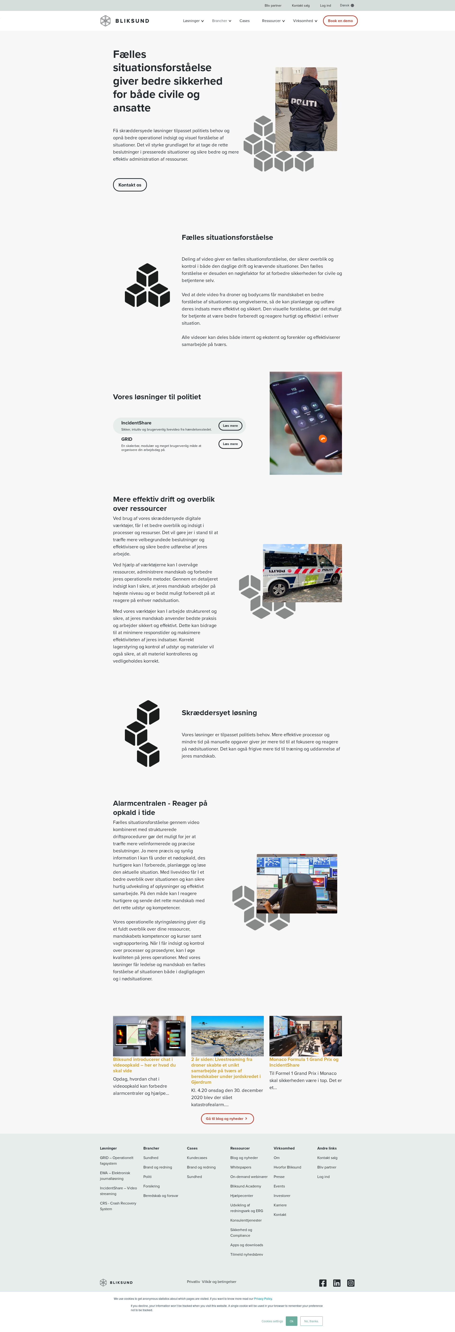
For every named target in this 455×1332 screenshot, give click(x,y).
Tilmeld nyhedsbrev (246, 1254)
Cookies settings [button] (272, 1321)
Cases (245, 20)
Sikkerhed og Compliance (241, 1232)
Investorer (282, 1195)
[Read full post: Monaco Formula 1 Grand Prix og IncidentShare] (305, 1036)
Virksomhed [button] (303, 20)
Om (277, 1157)
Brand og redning (157, 1167)
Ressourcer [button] (271, 20)
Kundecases (197, 1157)
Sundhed (150, 1157)
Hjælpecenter (241, 1195)
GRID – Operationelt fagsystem (116, 1160)
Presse (279, 1176)
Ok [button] (291, 1321)
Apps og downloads (246, 1245)
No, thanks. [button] (311, 1321)
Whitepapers (240, 1167)
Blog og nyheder (244, 1157)
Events (279, 1186)
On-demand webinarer (249, 1176)
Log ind (325, 5)
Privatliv (193, 1281)
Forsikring (151, 1186)
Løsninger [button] (191, 20)
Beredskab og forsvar (160, 1195)
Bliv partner (273, 5)
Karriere (280, 1205)
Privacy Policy (263, 1298)
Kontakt (280, 1214)
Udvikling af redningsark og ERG (246, 1208)
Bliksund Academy (245, 1186)
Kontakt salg (301, 5)
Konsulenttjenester (246, 1220)
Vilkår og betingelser (219, 1281)
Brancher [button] (219, 20)
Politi (147, 1176)
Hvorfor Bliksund (287, 1167)
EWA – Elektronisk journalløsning (115, 1175)
